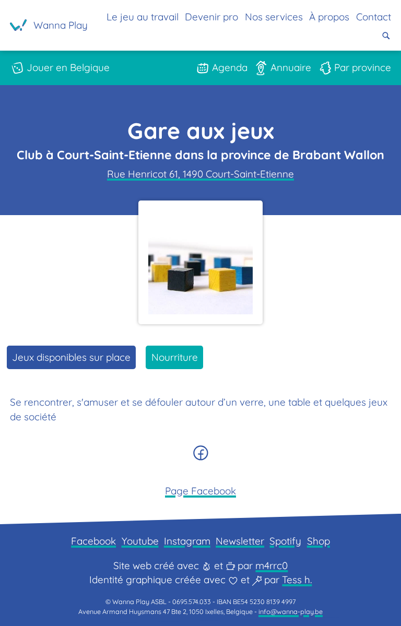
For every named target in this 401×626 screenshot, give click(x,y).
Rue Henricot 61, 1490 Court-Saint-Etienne (200, 174)
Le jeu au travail (143, 16)
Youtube (140, 541)
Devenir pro (211, 16)
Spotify (285, 541)
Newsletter (240, 541)
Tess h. (297, 579)
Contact (373, 16)
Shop (318, 541)
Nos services (274, 16)
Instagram (187, 541)
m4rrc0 (271, 565)
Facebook (93, 541)
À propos (329, 16)
